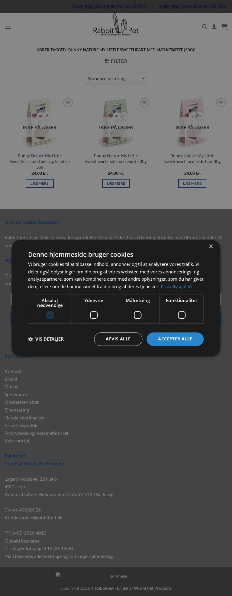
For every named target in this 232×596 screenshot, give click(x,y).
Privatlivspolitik (177, 287)
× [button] (210, 246)
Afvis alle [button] (118, 339)
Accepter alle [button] (175, 339)
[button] (46, 339)
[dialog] (115, 298)
